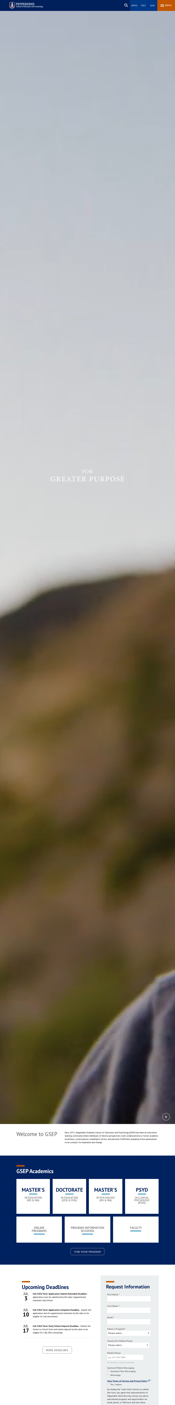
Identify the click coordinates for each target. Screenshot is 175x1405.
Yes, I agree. (116, 1384)
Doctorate (69, 1194)
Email (110, 1317)
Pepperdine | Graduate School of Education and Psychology (24, 4)
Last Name (113, 1306)
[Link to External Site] (87, 475)
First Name (112, 1294)
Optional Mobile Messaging (120, 1367)
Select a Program (115, 1329)
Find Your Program (87, 1251)
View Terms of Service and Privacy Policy (127, 1381)
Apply (134, 5)
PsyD (142, 1195)
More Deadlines (57, 1350)
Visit (143, 5)
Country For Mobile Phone (119, 1341)
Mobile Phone (114, 1353)
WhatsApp (115, 1375)
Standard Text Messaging (123, 1371)
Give (152, 5)
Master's (33, 1194)
